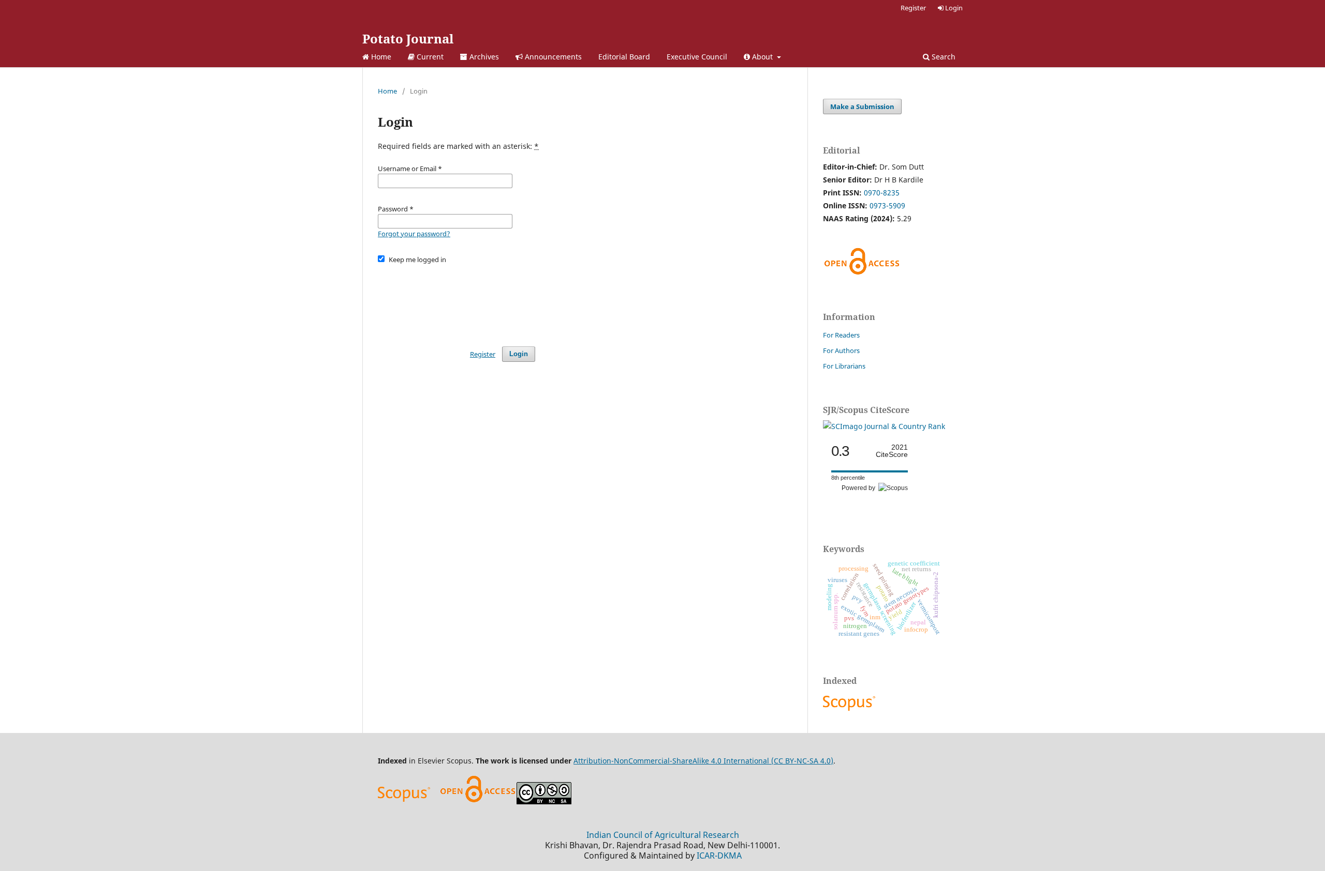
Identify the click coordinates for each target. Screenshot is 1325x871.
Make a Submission (862, 106)
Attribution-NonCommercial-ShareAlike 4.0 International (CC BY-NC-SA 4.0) (703, 761)
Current (429, 57)
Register (913, 7)
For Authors (841, 350)
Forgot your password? (414, 233)
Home (380, 57)
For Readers (841, 335)
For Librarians (844, 366)
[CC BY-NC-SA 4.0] (544, 801)
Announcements (552, 57)
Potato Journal (407, 38)
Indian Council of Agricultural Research (662, 835)
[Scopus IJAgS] (850, 710)
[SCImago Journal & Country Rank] (884, 426)
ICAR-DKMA (719, 855)
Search (942, 57)
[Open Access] (478, 801)
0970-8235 (882, 192)
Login (953, 7)
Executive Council (697, 57)
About (762, 57)
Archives (483, 57)
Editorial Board (624, 57)
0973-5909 (887, 205)
